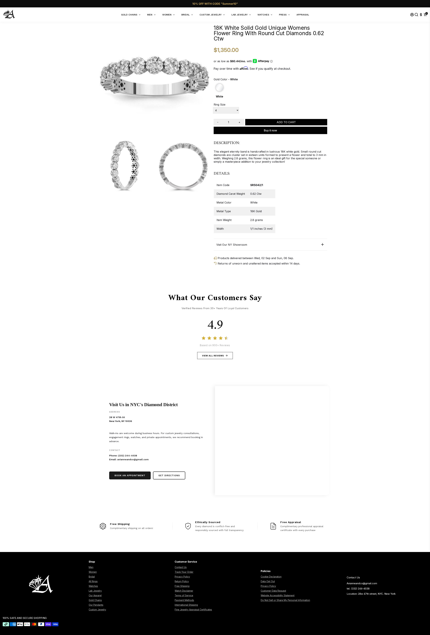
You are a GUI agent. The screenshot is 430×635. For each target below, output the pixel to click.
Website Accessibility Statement (277, 595)
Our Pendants (96, 605)
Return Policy (182, 581)
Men (91, 567)
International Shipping (186, 605)
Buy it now (270, 130)
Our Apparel (95, 595)
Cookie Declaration (271, 576)
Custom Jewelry (97, 609)
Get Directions (169, 475)
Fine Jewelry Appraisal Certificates (193, 609)
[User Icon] (412, 14)
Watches (93, 586)
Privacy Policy (182, 576)
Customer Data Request (273, 590)
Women (93, 572)
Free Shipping (182, 586)
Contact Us (181, 567)
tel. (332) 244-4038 (358, 588)
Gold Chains (95, 600)
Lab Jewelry (95, 590)
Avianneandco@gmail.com (362, 583)
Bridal (92, 576)
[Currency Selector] (421, 14)
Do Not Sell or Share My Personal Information (285, 600)
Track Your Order (184, 572)
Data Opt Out (268, 581)
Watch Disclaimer (184, 590)
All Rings (93, 581)
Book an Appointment (130, 475)
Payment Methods (184, 600)
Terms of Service (184, 595)
